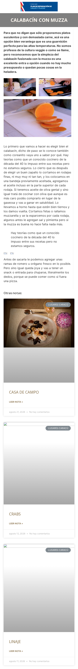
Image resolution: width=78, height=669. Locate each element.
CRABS (15, 514)
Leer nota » (16, 401)
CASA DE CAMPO (24, 392)
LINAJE (15, 641)
